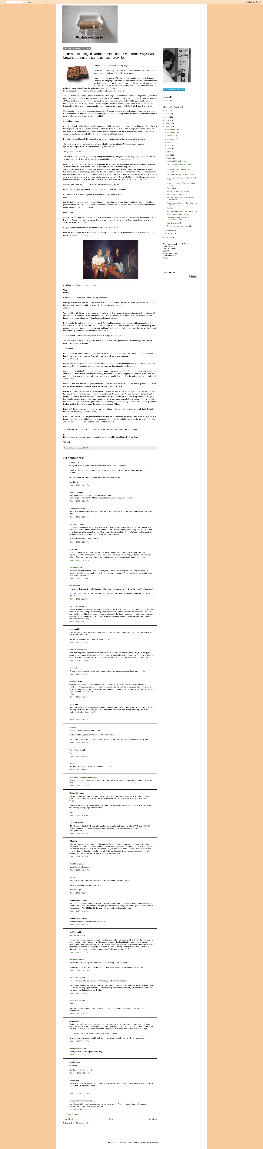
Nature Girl (73, 682)
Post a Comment (73, 1114)
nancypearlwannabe (77, 508)
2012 (167, 114)
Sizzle (71, 704)
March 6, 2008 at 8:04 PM (78, 756)
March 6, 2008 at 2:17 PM (78, 622)
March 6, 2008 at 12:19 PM (79, 485)
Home (110, 1119)
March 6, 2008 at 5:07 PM (78, 743)
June (169, 149)
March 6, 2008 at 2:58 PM (78, 660)
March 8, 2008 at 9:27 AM (78, 952)
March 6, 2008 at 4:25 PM (78, 697)
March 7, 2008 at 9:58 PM (78, 925)
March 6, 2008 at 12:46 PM (79, 542)
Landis (72, 1062)
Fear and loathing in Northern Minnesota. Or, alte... (178, 219)
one (119, 91)
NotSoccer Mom (75, 1049)
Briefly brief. (171, 208)
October (170, 136)
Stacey (72, 629)
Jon (70, 877)
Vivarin (151, 111)
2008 (167, 127)
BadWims (73, 932)
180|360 (72, 1080)
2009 (167, 124)
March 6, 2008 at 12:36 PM (79, 517)
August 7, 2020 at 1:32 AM (79, 1109)
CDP (71, 549)
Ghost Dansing (75, 750)
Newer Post (68, 1119)
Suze (71, 668)
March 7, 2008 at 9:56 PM (78, 911)
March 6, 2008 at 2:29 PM (78, 642)
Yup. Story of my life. (174, 223)
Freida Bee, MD (75, 978)
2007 (167, 237)
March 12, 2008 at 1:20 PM (79, 1055)
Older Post (153, 1119)
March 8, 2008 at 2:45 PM (78, 993)
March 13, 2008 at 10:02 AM (79, 1073)
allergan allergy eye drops (79, 1101)
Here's (65, 91)
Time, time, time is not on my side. (179, 226)
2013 (167, 111)
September (171, 139)
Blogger (155, 1143)
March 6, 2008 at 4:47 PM (78, 720)
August (170, 142)
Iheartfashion (74, 492)
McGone (72, 586)
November (171, 133)
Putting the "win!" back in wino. (178, 191)
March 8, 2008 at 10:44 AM (79, 970)
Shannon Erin (74, 524)
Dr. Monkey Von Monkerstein (80, 777)
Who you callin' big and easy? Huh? (180, 175)
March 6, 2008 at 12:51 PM (79, 560)
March (169, 158)
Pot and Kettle (172, 188)
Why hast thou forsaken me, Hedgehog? (182, 211)
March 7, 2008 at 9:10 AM (78, 857)
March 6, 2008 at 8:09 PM (78, 770)
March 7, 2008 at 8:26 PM (78, 893)
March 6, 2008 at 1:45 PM (78, 578)
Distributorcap (75, 960)
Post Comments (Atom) (82, 1123)
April (169, 155)
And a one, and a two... (175, 195)
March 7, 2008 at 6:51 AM (78, 815)
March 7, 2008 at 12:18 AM (79, 786)
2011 (167, 117)
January (170, 233)
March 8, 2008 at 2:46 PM (78, 1014)
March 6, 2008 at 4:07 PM (78, 674)
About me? (169, 101)
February (171, 230)
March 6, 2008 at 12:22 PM (79, 501)
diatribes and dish (76, 650)
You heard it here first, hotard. (178, 161)
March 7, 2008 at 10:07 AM (79, 870)
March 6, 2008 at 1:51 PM (78, 599)
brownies (72, 753)
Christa (72, 463)
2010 (167, 120)
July (169, 145)
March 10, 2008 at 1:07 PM (79, 1041)
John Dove (127, 1143)
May (169, 152)
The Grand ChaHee (76, 606)
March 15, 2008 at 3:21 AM (79, 1093)
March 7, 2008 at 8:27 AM (78, 834)
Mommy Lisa (74, 793)
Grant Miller (73, 864)
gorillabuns (73, 568)
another (110, 91)
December (171, 129)
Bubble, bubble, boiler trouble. (178, 215)
